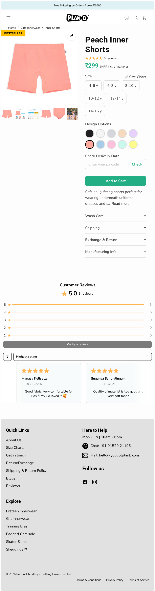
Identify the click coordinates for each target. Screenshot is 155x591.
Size (88, 76)
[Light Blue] (122, 144)
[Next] (110, 5)
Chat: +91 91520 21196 (110, 445)
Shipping (92, 227)
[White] (100, 133)
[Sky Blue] (100, 144)
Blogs (11, 478)
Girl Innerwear (17, 518)
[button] (135, 77)
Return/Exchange (20, 462)
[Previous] (45, 5)
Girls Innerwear (30, 28)
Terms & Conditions (88, 580)
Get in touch (16, 455)
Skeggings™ (16, 549)
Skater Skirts (16, 541)
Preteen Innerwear (21, 511)
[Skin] (122, 133)
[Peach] (89, 144)
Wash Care (94, 215)
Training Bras (17, 526)
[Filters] (7, 357)
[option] (39, 68)
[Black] (89, 133)
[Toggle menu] (10, 17)
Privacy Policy (114, 580)
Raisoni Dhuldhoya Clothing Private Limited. (44, 574)
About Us (14, 440)
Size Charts (15, 447)
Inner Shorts (53, 28)
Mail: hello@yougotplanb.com (114, 455)
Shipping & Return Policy (26, 470)
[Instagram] (94, 482)
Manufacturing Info (100, 251)
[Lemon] (133, 144)
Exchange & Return (101, 239)
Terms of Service (138, 580)
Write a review (77, 344)
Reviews (13, 485)
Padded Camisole (20, 534)
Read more (121, 203)
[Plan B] (77, 17)
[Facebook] (85, 482)
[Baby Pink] (111, 144)
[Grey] (111, 133)
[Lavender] (133, 133)
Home (12, 28)
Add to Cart (116, 180)
